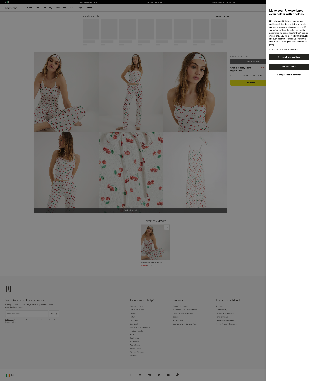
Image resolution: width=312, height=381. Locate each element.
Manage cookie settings (289, 75)
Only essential (289, 67)
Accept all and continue (289, 57)
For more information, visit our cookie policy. (284, 49)
